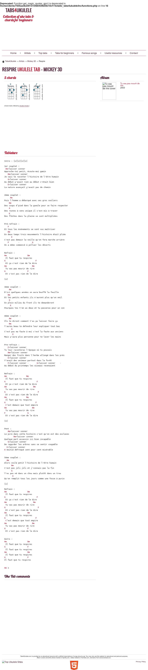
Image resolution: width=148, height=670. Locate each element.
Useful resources (113, 53)
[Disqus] (74, 617)
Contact (134, 53)
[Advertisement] (91, 28)
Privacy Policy (141, 661)
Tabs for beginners (64, 53)
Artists (27, 53)
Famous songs (89, 53)
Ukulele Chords (24, 106)
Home (13, 53)
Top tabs (42, 53)
